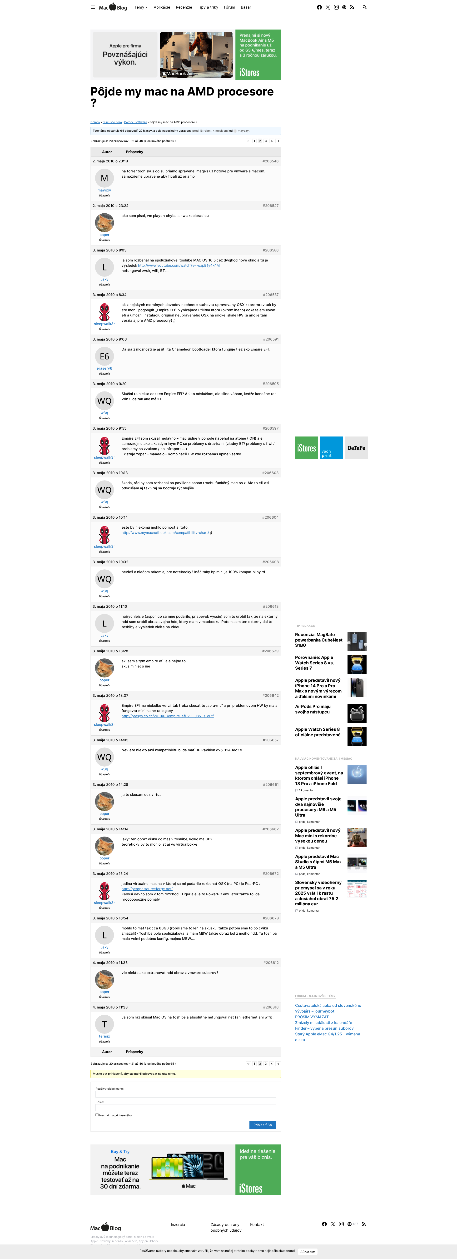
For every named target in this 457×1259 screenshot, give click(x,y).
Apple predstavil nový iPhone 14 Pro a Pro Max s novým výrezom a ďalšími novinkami (318, 688)
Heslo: (99, 1102)
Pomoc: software (135, 122)
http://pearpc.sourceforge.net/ (147, 889)
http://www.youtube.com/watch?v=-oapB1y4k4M (179, 265)
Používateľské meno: (109, 1088)
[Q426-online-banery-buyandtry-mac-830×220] (185, 1169)
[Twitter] (327, 7)
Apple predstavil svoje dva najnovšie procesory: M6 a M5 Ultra (318, 807)
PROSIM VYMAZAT (312, 1016)
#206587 (271, 294)
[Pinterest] (344, 7)
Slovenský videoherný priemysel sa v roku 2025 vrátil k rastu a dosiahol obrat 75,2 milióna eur (318, 893)
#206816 (271, 1007)
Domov (95, 122)
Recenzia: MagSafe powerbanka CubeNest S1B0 (319, 640)
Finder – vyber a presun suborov (324, 1028)
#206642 (271, 695)
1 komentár (306, 790)
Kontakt (257, 1224)
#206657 (271, 740)
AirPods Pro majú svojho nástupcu (313, 709)
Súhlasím (307, 1252)
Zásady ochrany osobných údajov (226, 1227)
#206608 (271, 562)
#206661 (271, 784)
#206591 (271, 339)
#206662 (271, 829)
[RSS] (352, 7)
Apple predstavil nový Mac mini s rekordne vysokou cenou (318, 835)
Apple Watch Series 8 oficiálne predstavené (318, 732)
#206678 (271, 918)
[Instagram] (336, 7)
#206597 (271, 428)
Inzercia (178, 1224)
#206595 (271, 383)
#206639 (270, 651)
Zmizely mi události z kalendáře (323, 1022)
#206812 (271, 962)
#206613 (271, 606)
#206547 (271, 205)
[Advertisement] (331, 540)
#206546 (271, 161)
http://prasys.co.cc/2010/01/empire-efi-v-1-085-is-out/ (168, 716)
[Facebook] (319, 7)
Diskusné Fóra (112, 122)
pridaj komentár (309, 821)
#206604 (270, 517)
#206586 (271, 250)
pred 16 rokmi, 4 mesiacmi (210, 130)
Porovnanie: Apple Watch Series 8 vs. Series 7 (314, 663)
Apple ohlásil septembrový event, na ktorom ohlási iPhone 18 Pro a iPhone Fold (319, 775)
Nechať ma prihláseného (115, 1115)
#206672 (271, 873)
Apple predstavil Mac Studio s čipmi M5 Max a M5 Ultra (318, 862)
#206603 (270, 473)
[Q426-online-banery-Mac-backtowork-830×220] (185, 54)
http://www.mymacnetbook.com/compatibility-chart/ (165, 532)
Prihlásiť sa (262, 1125)
